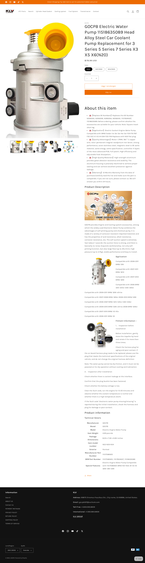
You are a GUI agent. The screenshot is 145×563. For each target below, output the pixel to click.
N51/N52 (99, 69)
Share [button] (89, 475)
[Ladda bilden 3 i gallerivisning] (42, 147)
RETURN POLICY (11, 516)
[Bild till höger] (77, 147)
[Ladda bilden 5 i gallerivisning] (68, 147)
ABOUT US (9, 501)
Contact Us (9, 505)
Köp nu (108, 92)
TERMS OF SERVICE (12, 523)
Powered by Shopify (21, 558)
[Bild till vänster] (7, 147)
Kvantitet (88, 74)
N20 (88, 69)
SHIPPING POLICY (11, 520)
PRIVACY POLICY (11, 512)
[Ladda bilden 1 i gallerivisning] (16, 147)
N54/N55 (111, 69)
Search (8, 497)
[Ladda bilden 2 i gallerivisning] (29, 147)
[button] (128, 11)
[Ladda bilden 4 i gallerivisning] (55, 147)
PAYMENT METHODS (12, 509)
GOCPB (12, 558)
